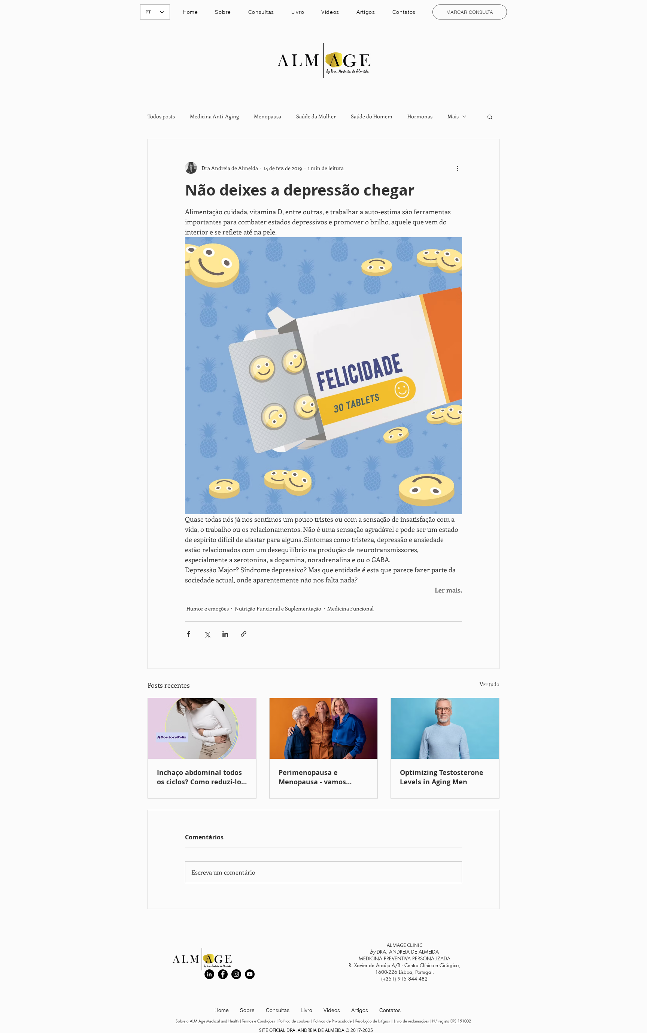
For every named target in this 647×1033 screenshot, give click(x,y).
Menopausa (267, 116)
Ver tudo (489, 684)
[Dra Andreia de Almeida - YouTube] (250, 974)
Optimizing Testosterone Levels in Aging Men (441, 777)
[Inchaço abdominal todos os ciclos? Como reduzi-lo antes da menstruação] (202, 728)
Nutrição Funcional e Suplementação (278, 608)
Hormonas (419, 116)
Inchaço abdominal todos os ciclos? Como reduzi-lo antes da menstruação (199, 777)
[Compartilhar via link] (243, 633)
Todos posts (161, 116)
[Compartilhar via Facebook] (188, 633)
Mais (453, 116)
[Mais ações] (457, 167)
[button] (261, 11)
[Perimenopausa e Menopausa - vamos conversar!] (324, 728)
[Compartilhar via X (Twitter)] (206, 633)
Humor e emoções (207, 608)
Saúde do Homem (371, 116)
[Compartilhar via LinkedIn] (225, 633)
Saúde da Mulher (316, 116)
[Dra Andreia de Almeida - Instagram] (236, 974)
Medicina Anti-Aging (214, 116)
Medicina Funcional (350, 608)
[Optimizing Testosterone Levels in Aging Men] (445, 728)
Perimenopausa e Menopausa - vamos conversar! (312, 777)
